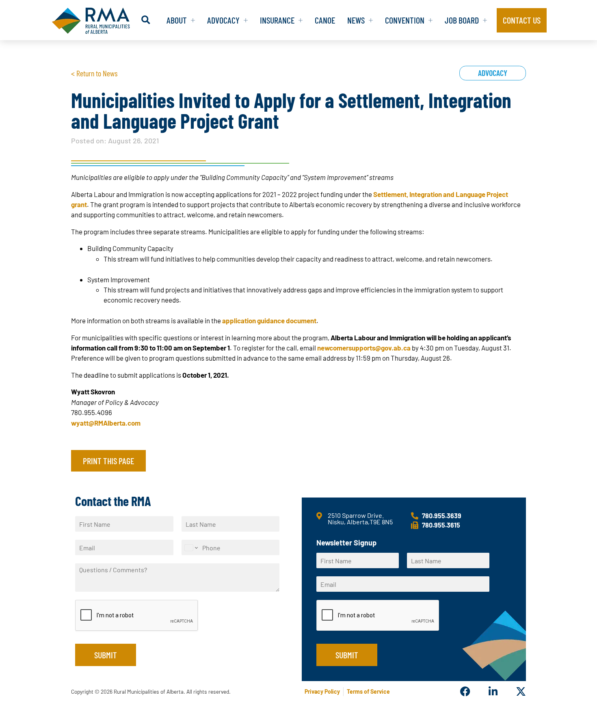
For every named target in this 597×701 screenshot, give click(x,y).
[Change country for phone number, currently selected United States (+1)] (191, 547)
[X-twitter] (521, 691)
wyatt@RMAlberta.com (106, 423)
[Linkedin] (493, 691)
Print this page (108, 460)
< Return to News (94, 73)
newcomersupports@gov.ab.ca (364, 348)
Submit (105, 654)
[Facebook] (465, 691)
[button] (145, 20)
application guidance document (269, 320)
